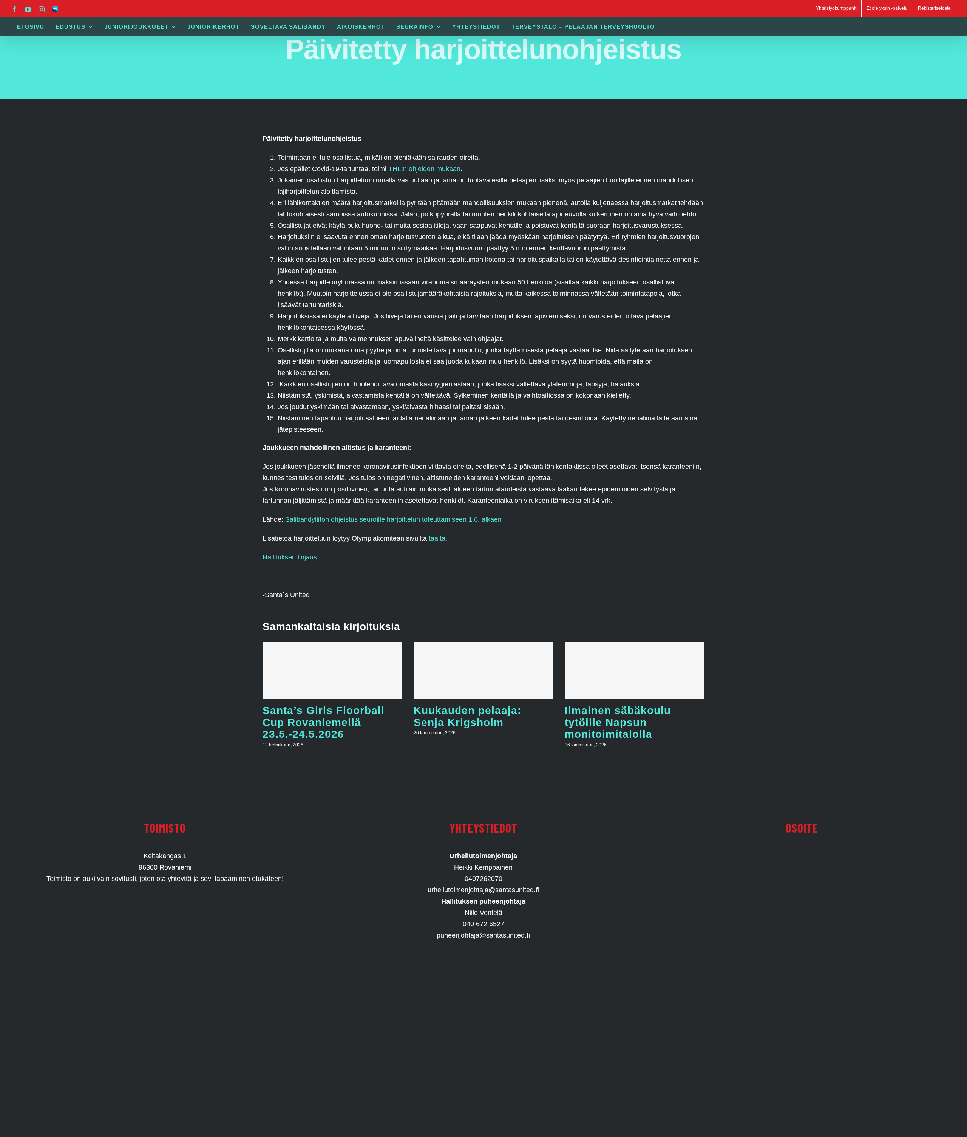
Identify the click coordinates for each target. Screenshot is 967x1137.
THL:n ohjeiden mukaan (423, 169)
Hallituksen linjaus (290, 557)
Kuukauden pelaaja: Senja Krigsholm (467, 716)
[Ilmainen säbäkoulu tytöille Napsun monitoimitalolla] (634, 670)
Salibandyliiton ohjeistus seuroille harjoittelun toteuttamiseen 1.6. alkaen (393, 519)
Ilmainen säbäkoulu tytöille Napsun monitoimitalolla (618, 722)
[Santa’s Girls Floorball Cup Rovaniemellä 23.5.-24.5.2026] (332, 670)
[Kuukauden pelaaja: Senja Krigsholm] (483, 670)
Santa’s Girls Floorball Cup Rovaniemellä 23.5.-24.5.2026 (324, 722)
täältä (437, 538)
